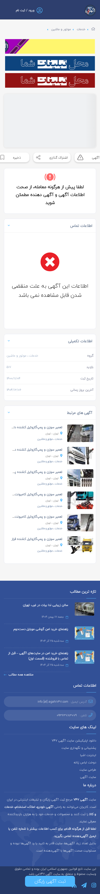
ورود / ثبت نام (25, 10)
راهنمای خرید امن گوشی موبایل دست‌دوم (40, 629)
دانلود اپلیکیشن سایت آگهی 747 (74, 740)
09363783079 (67, 715)
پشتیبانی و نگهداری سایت (78, 747)
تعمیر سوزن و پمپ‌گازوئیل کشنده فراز (37, 539)
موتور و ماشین (61, 29)
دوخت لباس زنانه (85, 762)
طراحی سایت (87, 769)
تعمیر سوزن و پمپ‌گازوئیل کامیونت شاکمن (33, 494)
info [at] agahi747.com (53, 701)
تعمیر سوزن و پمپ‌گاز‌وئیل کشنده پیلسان (34, 472)
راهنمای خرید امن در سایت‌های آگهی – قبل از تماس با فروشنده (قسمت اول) (38, 655)
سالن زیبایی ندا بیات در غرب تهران (45, 605)
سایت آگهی (88, 777)
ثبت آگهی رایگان (50, 881)
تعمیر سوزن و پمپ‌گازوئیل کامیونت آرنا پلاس (31, 516)
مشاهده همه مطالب (20, 674)
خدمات (81, 29)
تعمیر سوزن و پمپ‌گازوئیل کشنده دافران (35, 427)
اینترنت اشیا (88, 755)
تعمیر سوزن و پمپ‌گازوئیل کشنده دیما (36, 449)
